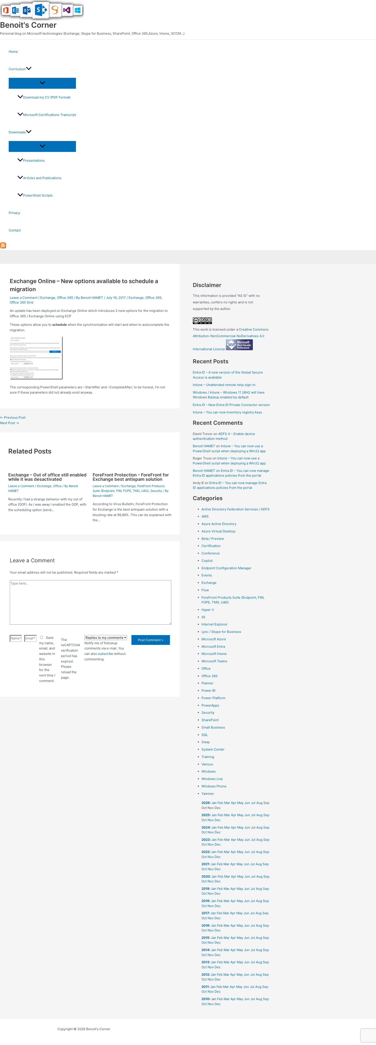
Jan (214, 803)
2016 (205, 925)
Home (13, 51)
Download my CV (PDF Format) (46, 97)
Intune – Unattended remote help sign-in (224, 385)
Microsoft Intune (214, 654)
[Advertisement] (90, 752)
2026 (205, 803)
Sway (205, 742)
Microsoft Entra (213, 646)
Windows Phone (214, 786)
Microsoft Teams (214, 661)
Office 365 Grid (21, 302)
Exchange (47, 298)
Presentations (34, 160)
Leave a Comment (23, 298)
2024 (205, 827)
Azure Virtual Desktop (218, 531)
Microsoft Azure (213, 639)
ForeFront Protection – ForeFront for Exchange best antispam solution (131, 477)
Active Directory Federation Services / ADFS (235, 509)
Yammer (207, 794)
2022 (205, 852)
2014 (205, 950)
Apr (233, 803)
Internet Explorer (214, 624)
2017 (205, 913)
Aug (259, 803)
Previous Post (12, 417)
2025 (205, 815)
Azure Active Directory (218, 524)
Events (206, 575)
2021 (205, 864)
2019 (205, 889)
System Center (213, 749)
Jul (253, 803)
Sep (266, 815)
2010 (205, 999)
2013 (205, 962)
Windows (208, 771)
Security (156, 491)
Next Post (9, 423)
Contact (15, 230)
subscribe (105, 654)
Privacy (14, 213)
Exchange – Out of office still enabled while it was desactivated (47, 477)
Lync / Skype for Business (221, 632)
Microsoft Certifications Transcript (49, 115)
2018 (205, 901)
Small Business (213, 727)
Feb (220, 803)
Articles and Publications (42, 178)
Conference (210, 553)
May (240, 803)
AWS (205, 516)
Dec (218, 820)
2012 (205, 974)
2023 (205, 840)
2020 (205, 876)
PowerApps (210, 705)
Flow (205, 590)
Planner (207, 683)
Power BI (208, 690)
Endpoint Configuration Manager (226, 568)
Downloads (17, 132)
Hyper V (207, 610)
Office (57, 486)
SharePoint (210, 720)
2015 (205, 938)
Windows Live (212, 779)
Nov (211, 820)
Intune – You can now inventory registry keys (227, 412)
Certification (211, 546)
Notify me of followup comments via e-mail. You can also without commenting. (105, 651)
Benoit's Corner (28, 24)
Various (207, 764)
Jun (247, 803)
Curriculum (17, 69)
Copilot (207, 561)
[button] (29, 69)
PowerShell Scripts (38, 195)
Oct (204, 820)
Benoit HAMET (204, 446)
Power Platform (213, 698)
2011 (205, 987)
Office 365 (65, 298)
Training (207, 757)
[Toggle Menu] (42, 83)
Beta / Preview (212, 539)
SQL (204, 735)
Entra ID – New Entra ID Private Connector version (231, 405)
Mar (227, 803)
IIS (203, 617)
